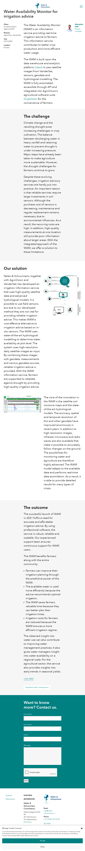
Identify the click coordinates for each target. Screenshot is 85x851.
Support (9, 795)
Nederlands (10, 799)
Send (26, 781)
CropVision (30, 99)
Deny (43, 847)
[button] (82, 828)
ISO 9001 (47, 824)
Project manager (78, 28)
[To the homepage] (42, 6)
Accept (42, 841)
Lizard (38, 67)
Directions (28, 822)
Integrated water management (37, 687)
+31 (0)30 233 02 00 (52, 819)
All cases (29, 678)
